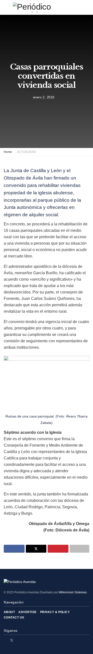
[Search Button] (87, 7)
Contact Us (14, 617)
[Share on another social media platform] (80, 549)
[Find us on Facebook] (5, 640)
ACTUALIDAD (26, 152)
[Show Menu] (6, 7)
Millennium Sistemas (73, 592)
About (9, 612)
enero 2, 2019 (43, 97)
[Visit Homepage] (46, 7)
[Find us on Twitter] (11, 640)
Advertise (27, 612)
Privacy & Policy (55, 612)
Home (8, 152)
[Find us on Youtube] (24, 640)
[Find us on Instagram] (18, 640)
